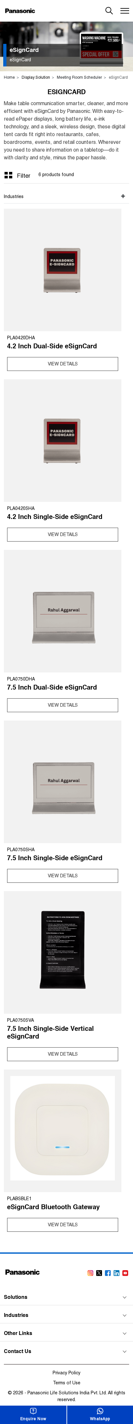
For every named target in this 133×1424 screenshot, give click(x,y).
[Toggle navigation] (124, 11)
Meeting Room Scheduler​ (79, 77)
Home (9, 77)
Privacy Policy (66, 1372)
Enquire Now (33, 1419)
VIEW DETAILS (63, 363)
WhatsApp (100, 1419)
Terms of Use (66, 1382)
